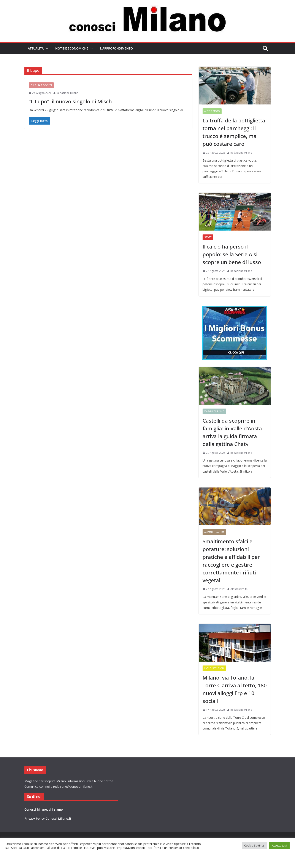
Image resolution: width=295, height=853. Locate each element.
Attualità (36, 48)
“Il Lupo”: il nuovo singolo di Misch (70, 101)
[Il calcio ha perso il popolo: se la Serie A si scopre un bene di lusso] (235, 212)
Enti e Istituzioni (214, 668)
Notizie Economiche (71, 48)
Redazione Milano (67, 93)
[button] (46, 48)
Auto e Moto (212, 111)
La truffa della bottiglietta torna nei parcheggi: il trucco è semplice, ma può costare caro (234, 132)
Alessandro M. (239, 589)
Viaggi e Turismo (214, 411)
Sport (207, 237)
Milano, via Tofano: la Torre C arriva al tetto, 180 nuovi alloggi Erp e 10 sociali (235, 689)
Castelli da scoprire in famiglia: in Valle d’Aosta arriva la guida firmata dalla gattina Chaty (232, 432)
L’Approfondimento (116, 48)
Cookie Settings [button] (254, 845)
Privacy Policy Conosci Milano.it (47, 818)
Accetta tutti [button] (279, 845)
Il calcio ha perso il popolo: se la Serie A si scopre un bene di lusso (232, 254)
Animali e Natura (214, 532)
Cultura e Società (41, 85)
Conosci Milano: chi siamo (43, 809)
